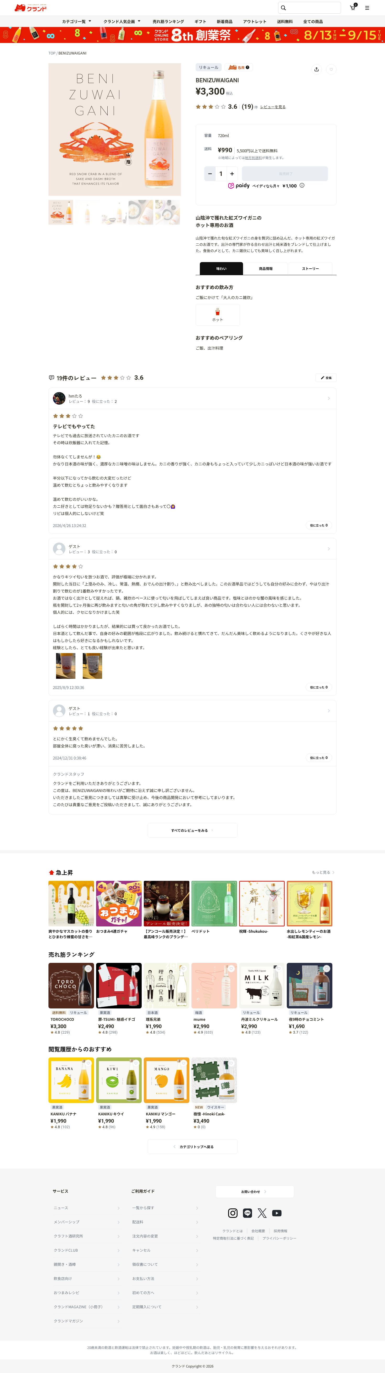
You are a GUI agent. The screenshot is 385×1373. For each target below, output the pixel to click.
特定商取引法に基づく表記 (233, 1238)
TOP (52, 53)
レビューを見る (273, 106)
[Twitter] (262, 1213)
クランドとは (232, 1230)
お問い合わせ (250, 1191)
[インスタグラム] (233, 1213)
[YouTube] (277, 1213)
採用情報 (280, 1230)
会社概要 (258, 1230)
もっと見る (321, 872)
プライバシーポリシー (279, 1238)
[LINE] (247, 1213)
